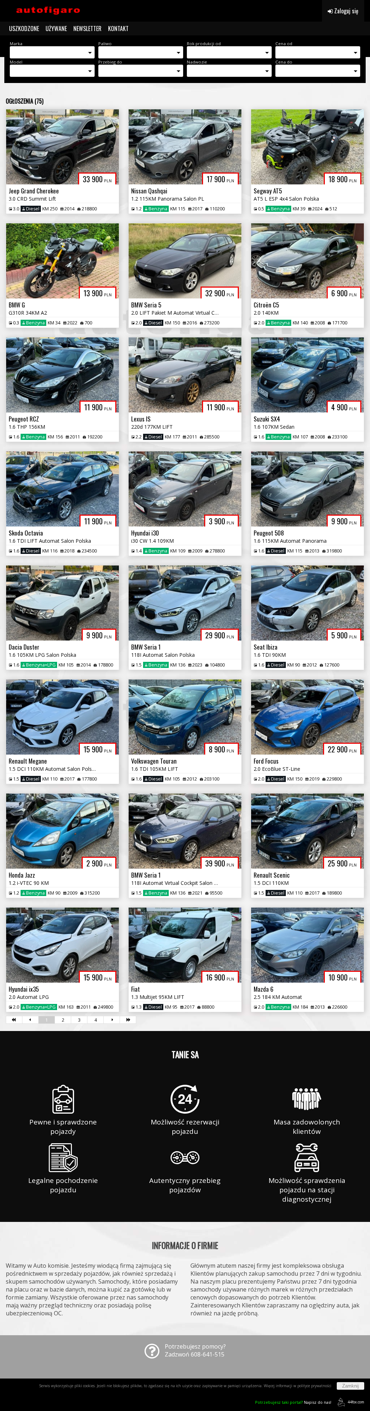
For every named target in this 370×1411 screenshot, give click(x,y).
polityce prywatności (314, 1385)
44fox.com (356, 1402)
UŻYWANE (56, 28)
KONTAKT (118, 28)
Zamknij (350, 1386)
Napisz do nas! (293, 1402)
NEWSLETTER (87, 28)
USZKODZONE (24, 28)
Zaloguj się (345, 10)
